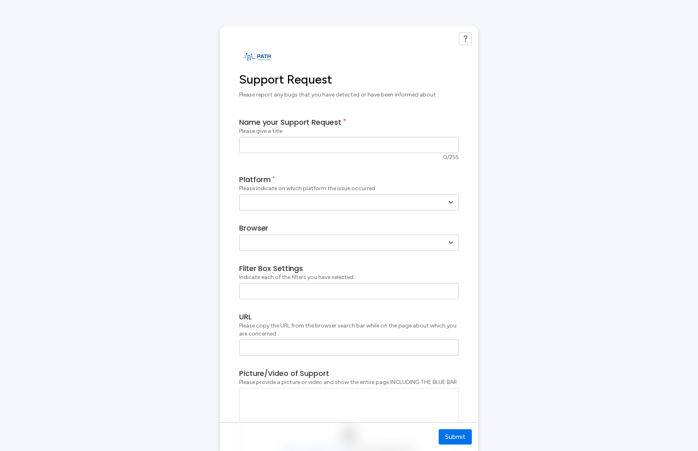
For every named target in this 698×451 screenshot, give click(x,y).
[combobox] (340, 202)
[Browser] (450, 242)
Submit (455, 437)
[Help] (465, 38)
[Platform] (450, 202)
